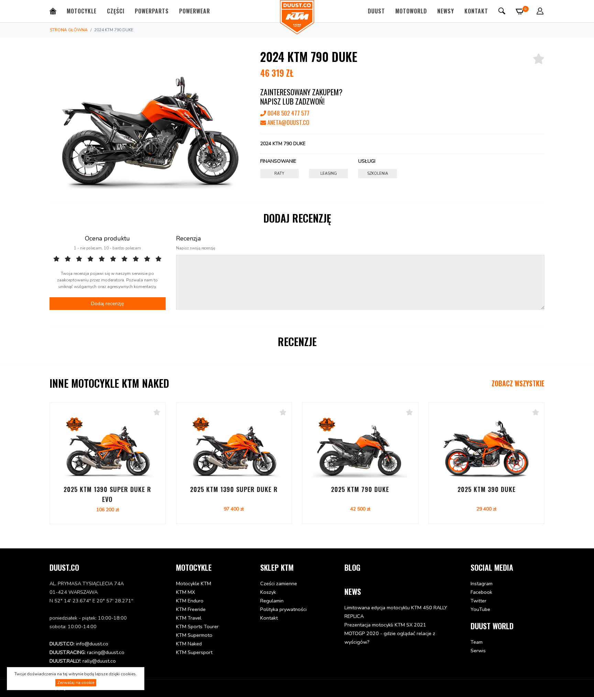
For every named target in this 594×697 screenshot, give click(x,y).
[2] (68, 259)
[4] (90, 259)
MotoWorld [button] (411, 11)
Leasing (328, 173)
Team (477, 642)
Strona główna (69, 30)
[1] (56, 259)
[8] (136, 259)
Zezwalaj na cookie (75, 682)
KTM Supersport (194, 652)
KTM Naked (189, 643)
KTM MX (185, 592)
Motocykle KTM (193, 583)
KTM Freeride (191, 609)
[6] (113, 259)
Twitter (478, 600)
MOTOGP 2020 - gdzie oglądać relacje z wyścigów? (389, 637)
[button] (539, 11)
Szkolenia (377, 173)
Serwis (478, 650)
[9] (147, 259)
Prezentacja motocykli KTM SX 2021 (385, 624)
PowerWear (194, 11)
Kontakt (476, 11)
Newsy (445, 11)
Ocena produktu (107, 238)
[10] (158, 259)
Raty (279, 173)
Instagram (482, 583)
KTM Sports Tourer (197, 626)
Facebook (481, 592)
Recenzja (188, 238)
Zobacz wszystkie (518, 383)
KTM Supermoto (194, 635)
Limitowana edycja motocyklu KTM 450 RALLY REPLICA (395, 612)
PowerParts (152, 11)
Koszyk (268, 592)
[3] (79, 259)
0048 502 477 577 (287, 113)
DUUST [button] (376, 11)
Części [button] (115, 11)
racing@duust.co (105, 652)
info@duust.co (92, 643)
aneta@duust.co (287, 122)
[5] (102, 259)
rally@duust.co (99, 660)
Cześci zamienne (278, 583)
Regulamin (272, 600)
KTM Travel (188, 617)
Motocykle (82, 11)
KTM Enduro (190, 600)
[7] (124, 259)
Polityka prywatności (283, 609)
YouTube (480, 609)
